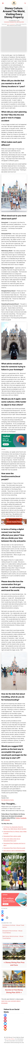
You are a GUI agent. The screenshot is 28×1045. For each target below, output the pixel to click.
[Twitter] (14, 913)
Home (8, 24)
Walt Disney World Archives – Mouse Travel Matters (12, 937)
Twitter (18, 818)
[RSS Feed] (14, 1029)
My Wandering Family (7, 800)
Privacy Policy (10, 1039)
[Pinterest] (14, 915)
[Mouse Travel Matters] (14, 3)
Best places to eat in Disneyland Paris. (14, 850)
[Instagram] (14, 1018)
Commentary (6, 21)
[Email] (14, 918)
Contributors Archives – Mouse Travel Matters (13, 926)
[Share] (14, 920)
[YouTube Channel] (14, 1026)
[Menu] (3, 3)
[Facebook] (14, 911)
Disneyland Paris (13, 21)
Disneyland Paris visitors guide (12, 836)
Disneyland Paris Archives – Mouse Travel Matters (12, 931)
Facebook (23, 818)
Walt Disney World (20, 21)
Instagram (7, 820)
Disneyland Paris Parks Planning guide (14, 848)
